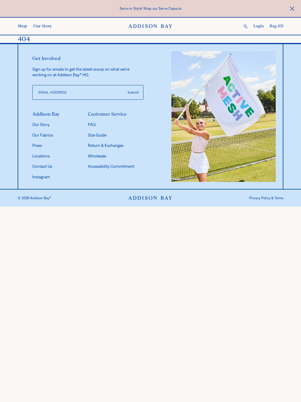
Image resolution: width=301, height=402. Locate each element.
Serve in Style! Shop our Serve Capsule (151, 8)
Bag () (276, 26)
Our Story (42, 26)
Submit (133, 92)
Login (258, 26)
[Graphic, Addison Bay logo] (150, 198)
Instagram (41, 177)
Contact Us (42, 166)
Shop (22, 26)
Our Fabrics (42, 135)
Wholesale (97, 156)
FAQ (92, 124)
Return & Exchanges (105, 145)
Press (37, 145)
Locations (41, 156)
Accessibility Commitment (111, 166)
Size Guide (97, 135)
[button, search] (245, 26)
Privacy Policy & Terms (266, 198)
